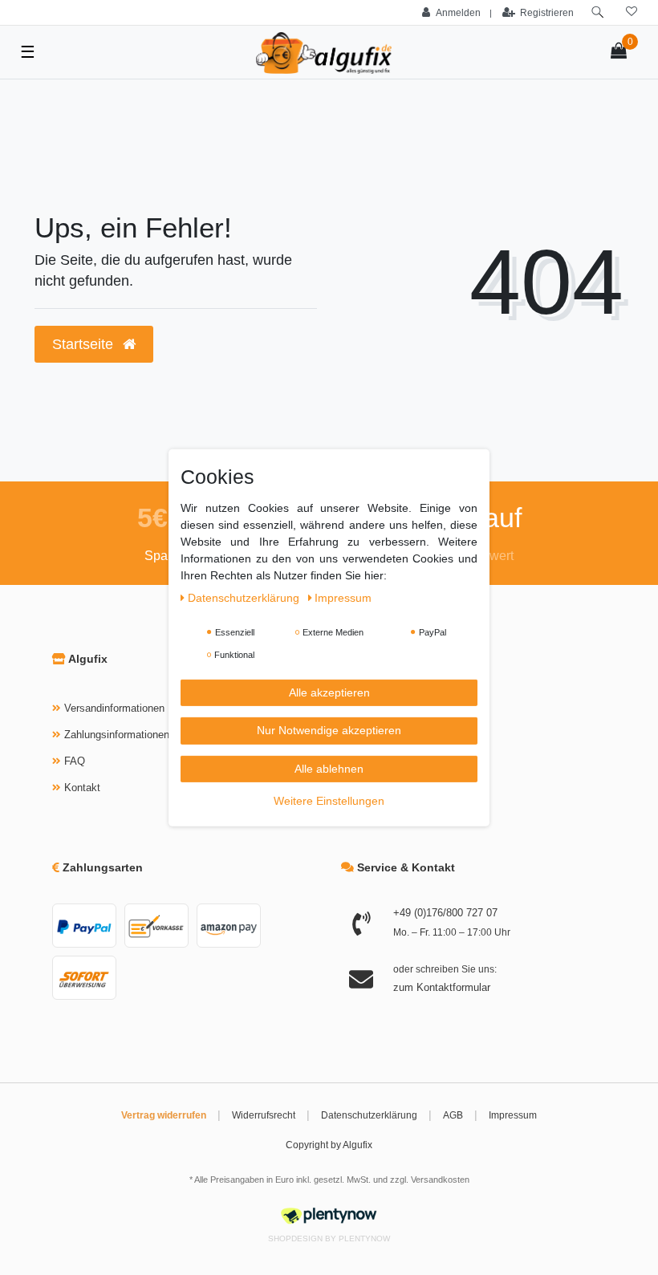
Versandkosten (440, 1179)
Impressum (513, 1115)
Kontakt (82, 788)
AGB (453, 1115)
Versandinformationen (114, 708)
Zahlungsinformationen (116, 735)
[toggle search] (598, 12)
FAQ (74, 761)
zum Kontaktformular (441, 987)
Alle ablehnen (329, 767)
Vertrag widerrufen (163, 1115)
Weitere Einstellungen (329, 800)
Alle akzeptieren (329, 691)
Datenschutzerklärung (369, 1115)
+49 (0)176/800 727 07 (445, 913)
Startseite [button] (84, 344)
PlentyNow (364, 1238)
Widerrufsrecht (263, 1115)
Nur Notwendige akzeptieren (329, 730)
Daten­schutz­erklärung (245, 597)
